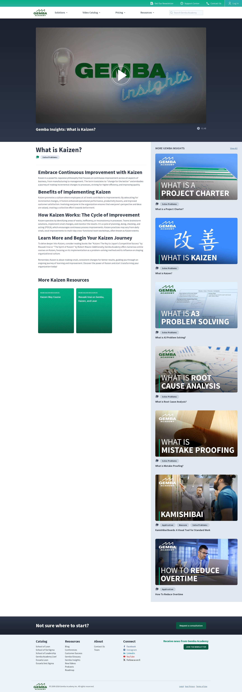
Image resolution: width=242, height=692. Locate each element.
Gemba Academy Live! (46, 656)
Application (167, 525)
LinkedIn (131, 653)
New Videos (70, 663)
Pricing (119, 12)
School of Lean (43, 646)
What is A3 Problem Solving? (170, 337)
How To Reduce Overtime (169, 594)
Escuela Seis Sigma (45, 663)
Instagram (132, 649)
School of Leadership (46, 653)
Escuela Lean (42, 660)
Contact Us (216, 3)
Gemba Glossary (73, 656)
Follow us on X (133, 660)
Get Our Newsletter (164, 3)
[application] (121, 75)
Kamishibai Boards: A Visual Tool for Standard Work (182, 530)
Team (97, 649)
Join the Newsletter (196, 647)
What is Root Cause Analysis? (171, 401)
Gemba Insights (72, 660)
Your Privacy (190, 686)
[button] (121, 75)
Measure (183, 525)
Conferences (71, 649)
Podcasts (69, 666)
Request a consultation (191, 625)
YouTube (131, 656)
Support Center (192, 3)
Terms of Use (201, 686)
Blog (67, 646)
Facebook (131, 646)
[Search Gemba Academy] (172, 12)
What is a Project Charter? (169, 209)
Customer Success (73, 653)
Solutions (60, 12)
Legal (181, 686)
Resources (146, 12)
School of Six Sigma (45, 649)
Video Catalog (90, 12)
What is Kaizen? (163, 273)
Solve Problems (50, 157)
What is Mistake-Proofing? (169, 465)
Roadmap (69, 670)
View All (234, 148)
